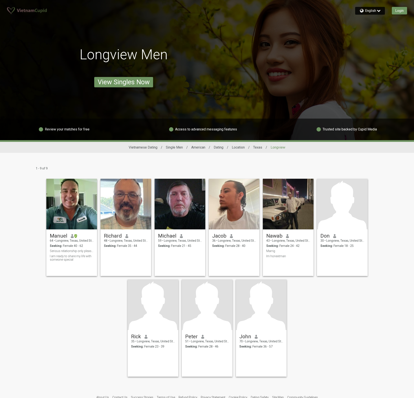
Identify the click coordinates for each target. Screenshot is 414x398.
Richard (113, 236)
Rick (136, 337)
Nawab (274, 236)
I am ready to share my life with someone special (70, 257)
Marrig (270, 251)
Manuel (58, 236)
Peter (191, 337)
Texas (257, 147)
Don (325, 236)
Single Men (174, 147)
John (245, 337)
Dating (218, 147)
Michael (167, 236)
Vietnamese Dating (143, 147)
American (198, 147)
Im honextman (276, 256)
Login (399, 11)
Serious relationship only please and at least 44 (72, 251)
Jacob (219, 236)
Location (238, 147)
